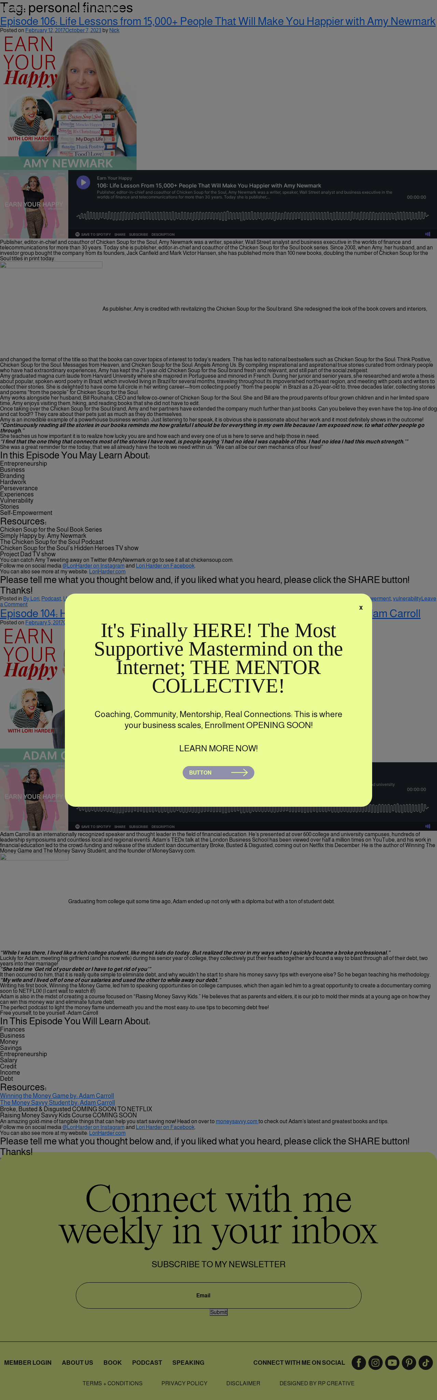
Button (200, 773)
